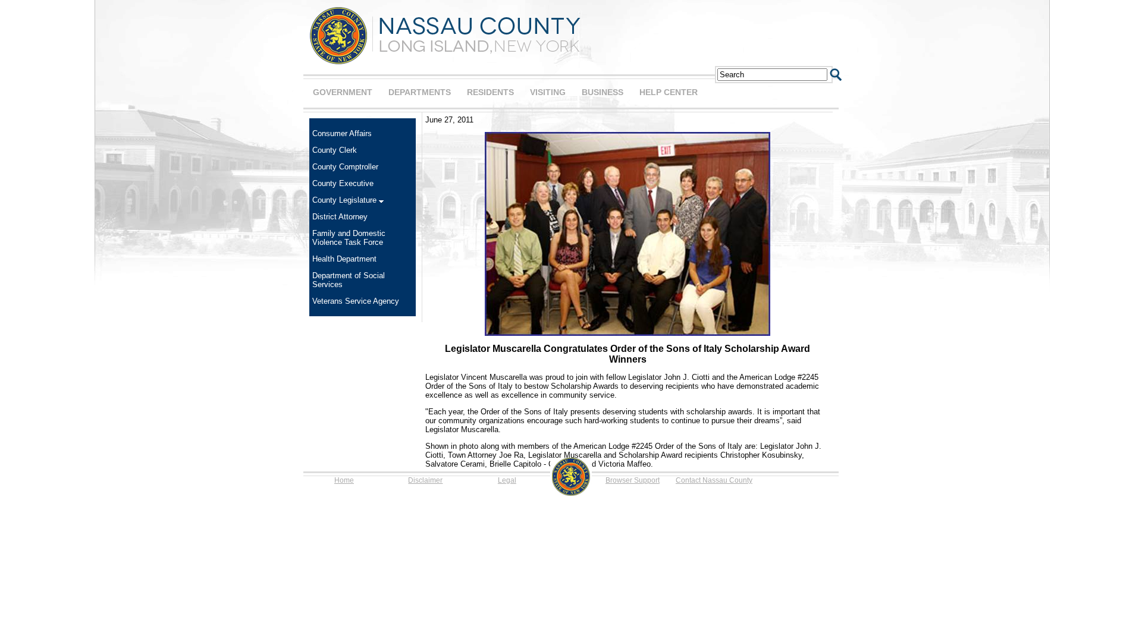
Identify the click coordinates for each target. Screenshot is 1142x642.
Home (344, 480)
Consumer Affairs (342, 133)
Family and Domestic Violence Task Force (348, 238)
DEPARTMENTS (419, 92)
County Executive (343, 183)
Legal (507, 480)
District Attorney (340, 216)
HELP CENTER (668, 92)
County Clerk (334, 150)
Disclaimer (425, 480)
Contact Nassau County (714, 480)
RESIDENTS (490, 92)
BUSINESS (602, 92)
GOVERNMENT (342, 92)
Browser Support (632, 480)
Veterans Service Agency (355, 301)
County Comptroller (345, 166)
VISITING (548, 92)
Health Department (344, 258)
